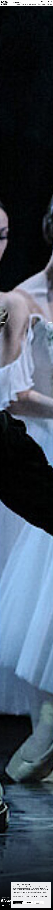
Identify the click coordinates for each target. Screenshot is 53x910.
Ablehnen (28, 902)
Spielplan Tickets (16, 3)
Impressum (28, 905)
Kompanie (25, 4)
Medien (49, 4)
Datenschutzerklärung (17, 892)
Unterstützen (42, 4)
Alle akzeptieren (17, 903)
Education (33, 4)
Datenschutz (33, 905)
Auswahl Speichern (38, 903)
